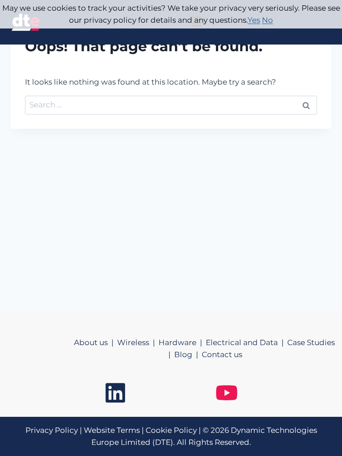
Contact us (222, 354)
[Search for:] (171, 104)
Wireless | (138, 342)
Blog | (188, 354)
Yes (254, 20)
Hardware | (182, 342)
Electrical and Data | (246, 342)
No (267, 20)
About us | (95, 342)
